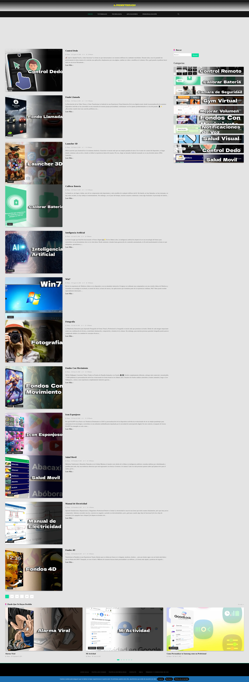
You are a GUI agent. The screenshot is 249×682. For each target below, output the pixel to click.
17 (27, 596)
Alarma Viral (10, 654)
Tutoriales (102, 14)
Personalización (150, 14)
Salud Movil (70, 457)
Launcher (10, 181)
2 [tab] (121, 659)
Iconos (9, 452)
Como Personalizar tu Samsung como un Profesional (186, 654)
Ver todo (240, 604)
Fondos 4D (70, 550)
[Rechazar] (247, 679)
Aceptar (160, 679)
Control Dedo (71, 50)
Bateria (10, 224)
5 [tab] (129, 659)
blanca (68, 54)
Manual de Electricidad (76, 503)
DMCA (141, 672)
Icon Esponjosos (72, 414)
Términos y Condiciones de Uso (157, 672)
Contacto (132, 672)
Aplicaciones (132, 14)
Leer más (68, 65)
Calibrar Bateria (73, 186)
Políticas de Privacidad (117, 672)
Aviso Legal (84, 672)
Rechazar (169, 679)
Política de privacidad (181, 679)
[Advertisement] (124, 31)
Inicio (90, 14)
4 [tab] (126, 659)
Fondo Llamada (72, 97)
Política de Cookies (99, 672)
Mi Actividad (91, 654)
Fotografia (70, 321)
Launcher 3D (71, 143)
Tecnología (117, 14)
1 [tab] (118, 659)
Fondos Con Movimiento (76, 368)
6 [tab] (131, 659)
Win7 (67, 279)
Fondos (10, 135)
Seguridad (100, 648)
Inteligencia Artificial (75, 232)
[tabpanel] (44, 632)
